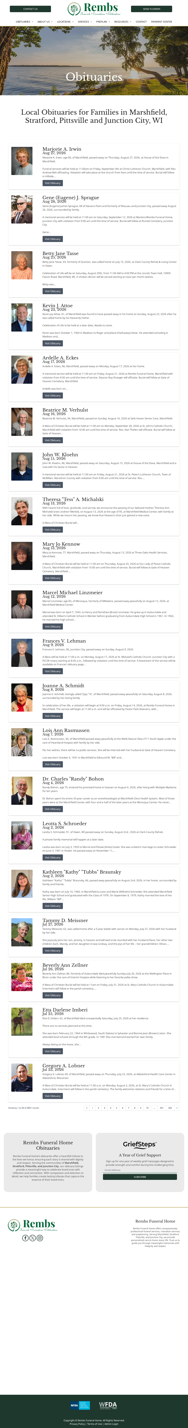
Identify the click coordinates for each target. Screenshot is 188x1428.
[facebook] (25, 1238)
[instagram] (40, 1238)
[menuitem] (24, 21)
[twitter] (32, 1238)
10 (147, 1107)
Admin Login (111, 1424)
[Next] (177, 1108)
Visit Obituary (53, 183)
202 (170, 1107)
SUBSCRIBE (140, 1177)
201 (161, 1107)
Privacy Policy (77, 1424)
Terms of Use (94, 1424)
